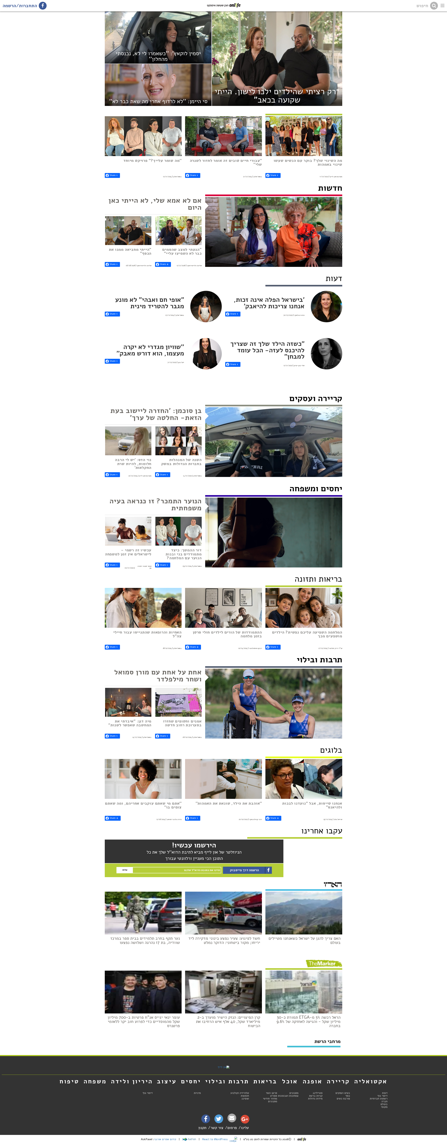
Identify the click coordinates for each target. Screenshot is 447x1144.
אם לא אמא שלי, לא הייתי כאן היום (155, 204)
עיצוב (167, 1081)
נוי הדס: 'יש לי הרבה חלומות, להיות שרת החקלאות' (133, 463)
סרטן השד (271, 1093)
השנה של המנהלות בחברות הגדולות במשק (181, 461)
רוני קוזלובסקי (255, 819)
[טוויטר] (218, 1120)
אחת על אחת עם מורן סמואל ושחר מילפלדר (158, 676)
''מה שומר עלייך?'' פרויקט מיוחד (152, 160)
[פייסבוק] (205, 1120)
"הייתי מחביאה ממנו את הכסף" (130, 251)
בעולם (383, 1104)
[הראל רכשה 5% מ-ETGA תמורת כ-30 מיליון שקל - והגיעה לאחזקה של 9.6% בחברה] (303, 992)
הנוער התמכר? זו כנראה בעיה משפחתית (155, 505)
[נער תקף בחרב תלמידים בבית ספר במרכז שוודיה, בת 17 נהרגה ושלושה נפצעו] (143, 913)
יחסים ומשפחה (316, 488)
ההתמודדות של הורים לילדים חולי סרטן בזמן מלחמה (227, 634)
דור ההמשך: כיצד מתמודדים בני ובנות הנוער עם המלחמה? (183, 554)
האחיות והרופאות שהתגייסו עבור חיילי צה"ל (147, 634)
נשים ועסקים (342, 1093)
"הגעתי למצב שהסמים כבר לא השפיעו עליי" (181, 251)
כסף (348, 1096)
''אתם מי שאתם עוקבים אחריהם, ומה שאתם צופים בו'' (143, 805)
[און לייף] (223, 1067)
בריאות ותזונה (318, 579)
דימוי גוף (382, 1096)
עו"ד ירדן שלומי (335, 648)
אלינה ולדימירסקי (194, 266)
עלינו (245, 1127)
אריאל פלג (338, 819)
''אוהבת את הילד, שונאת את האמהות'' (229, 803)
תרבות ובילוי (319, 659)
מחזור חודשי (270, 1098)
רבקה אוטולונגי (255, 648)
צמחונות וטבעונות (288, 1096)
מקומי (384, 1107)
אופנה (313, 1081)
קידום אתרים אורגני (165, 1139)
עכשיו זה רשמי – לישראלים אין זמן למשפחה (128, 552)
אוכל (290, 1081)
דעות (384, 1093)
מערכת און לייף (336, 177)
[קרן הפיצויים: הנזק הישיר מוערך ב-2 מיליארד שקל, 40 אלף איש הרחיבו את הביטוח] (223, 992)
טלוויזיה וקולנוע (239, 1093)
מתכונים (293, 1093)
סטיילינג (318, 1093)
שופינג (245, 1098)
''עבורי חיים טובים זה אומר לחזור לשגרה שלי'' (226, 162)
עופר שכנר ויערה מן (144, 567)
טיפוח (69, 1081)
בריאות (265, 1081)
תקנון (202, 1127)
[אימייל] (232, 1118)
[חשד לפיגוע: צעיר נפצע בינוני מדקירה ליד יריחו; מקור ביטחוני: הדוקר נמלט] (223, 913)
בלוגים (331, 750)
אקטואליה (370, 1081)
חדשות (330, 188)
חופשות (245, 1096)
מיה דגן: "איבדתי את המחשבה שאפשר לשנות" (129, 723)
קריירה (338, 1081)
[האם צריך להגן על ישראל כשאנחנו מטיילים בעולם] (303, 913)
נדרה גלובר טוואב (174, 819)
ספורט (273, 1096)
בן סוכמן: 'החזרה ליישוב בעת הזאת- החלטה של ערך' (156, 414)
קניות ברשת (316, 1096)
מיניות (197, 1093)
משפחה (95, 1081)
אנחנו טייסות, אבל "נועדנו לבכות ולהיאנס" (312, 805)
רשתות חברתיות (378, 1098)
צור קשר (216, 1127)
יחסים (191, 1081)
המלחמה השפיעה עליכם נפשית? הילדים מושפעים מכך (307, 634)
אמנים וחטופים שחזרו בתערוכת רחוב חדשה (182, 723)
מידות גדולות (315, 1098)
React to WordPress (215, 1139)
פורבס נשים (343, 1098)
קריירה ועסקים (315, 398)
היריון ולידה (132, 1081)
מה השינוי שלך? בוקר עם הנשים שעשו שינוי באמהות (308, 162)
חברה (384, 1101)
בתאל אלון (258, 177)
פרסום (232, 1127)
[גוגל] (245, 1120)
